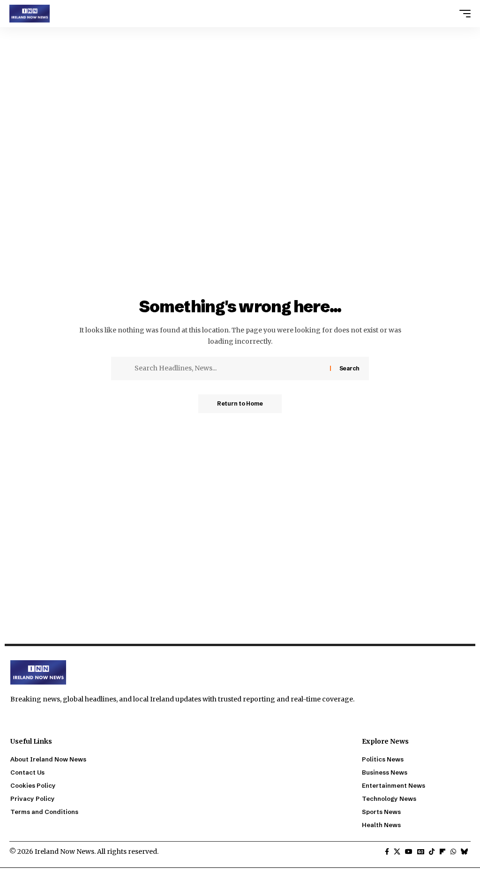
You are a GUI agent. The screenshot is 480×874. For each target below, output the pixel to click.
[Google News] (421, 852)
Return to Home (240, 403)
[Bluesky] (464, 852)
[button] (463, 13)
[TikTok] (432, 852)
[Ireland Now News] (29, 14)
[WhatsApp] (453, 852)
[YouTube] (409, 852)
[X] (397, 852)
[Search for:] (229, 368)
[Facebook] (386, 852)
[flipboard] (442, 852)
